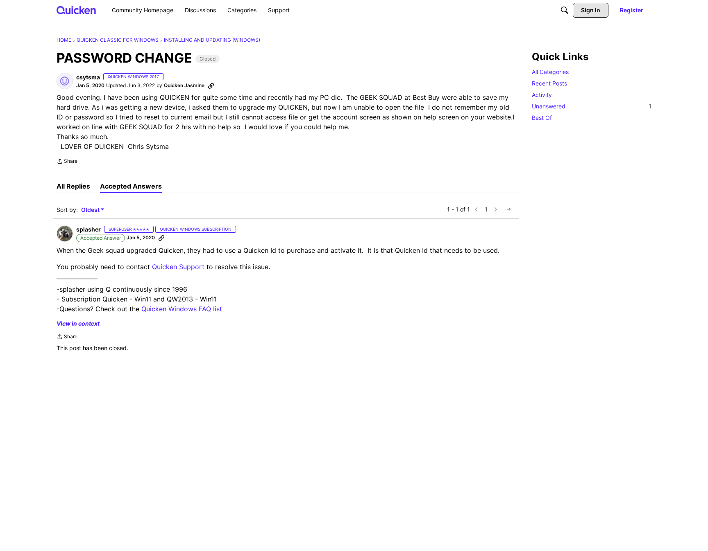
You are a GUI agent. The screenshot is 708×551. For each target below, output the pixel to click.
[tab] (73, 186)
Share (67, 162)
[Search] (564, 10)
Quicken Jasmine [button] (184, 85)
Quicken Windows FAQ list (181, 309)
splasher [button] (88, 229)
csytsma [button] (88, 77)
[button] (65, 81)
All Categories (550, 71)
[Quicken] (76, 10)
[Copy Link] (211, 85)
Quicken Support (178, 267)
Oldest (91, 210)
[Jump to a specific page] (508, 209)
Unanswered (591, 106)
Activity (542, 94)
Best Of (542, 117)
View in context (78, 323)
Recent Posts (549, 83)
